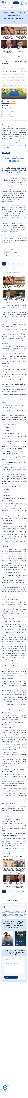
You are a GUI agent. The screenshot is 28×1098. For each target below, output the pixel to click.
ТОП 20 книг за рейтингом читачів (14, 18)
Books (8, 3)
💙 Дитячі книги (11, 71)
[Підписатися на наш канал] (14, 22)
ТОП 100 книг (21, 12)
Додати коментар (11, 977)
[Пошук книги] (25, 7)
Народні (21, 70)
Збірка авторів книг (14, 15)
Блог (12, 12)
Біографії (5, 12)
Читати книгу (6, 152)
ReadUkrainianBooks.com (18, 217)
